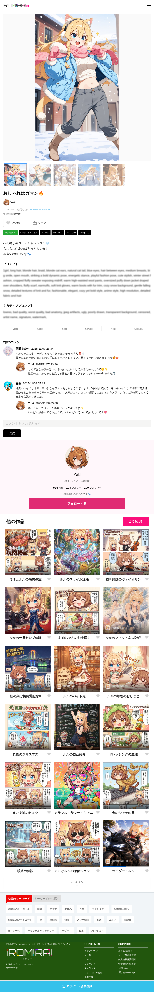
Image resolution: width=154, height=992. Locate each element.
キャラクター (91, 968)
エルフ (112, 919)
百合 (81, 908)
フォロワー (92, 487)
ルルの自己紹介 (74, 754)
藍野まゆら (23, 348)
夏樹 (18, 383)
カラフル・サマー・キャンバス (74, 812)
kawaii (127, 919)
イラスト (88, 955)
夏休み (68, 908)
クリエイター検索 (93, 972)
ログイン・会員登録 (79, 986)
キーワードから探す (47, 898)
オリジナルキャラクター (41, 930)
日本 (81, 930)
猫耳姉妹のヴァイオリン (123, 579)
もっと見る (77, 882)
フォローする (77, 503)
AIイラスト (97, 930)
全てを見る (136, 521)
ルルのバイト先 (74, 696)
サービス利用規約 (127, 955)
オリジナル (14, 930)
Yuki (13, 202)
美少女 (53, 908)
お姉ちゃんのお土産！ (74, 637)
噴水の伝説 (25, 871)
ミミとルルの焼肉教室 (25, 579)
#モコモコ (57, 232)
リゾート (66, 930)
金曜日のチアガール (19, 908)
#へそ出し (84, 232)
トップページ (91, 950)
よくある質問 (125, 950)
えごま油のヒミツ (25, 812)
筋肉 (99, 919)
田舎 (39, 908)
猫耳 (67, 919)
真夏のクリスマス (25, 754)
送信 (12, 433)
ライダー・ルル (123, 871)
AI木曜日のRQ (121, 908)
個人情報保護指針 (127, 959)
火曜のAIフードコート (20, 919)
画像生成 (88, 977)
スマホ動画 (83, 919)
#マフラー (71, 232)
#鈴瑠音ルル (10, 232)
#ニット (45, 232)
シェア (42, 222)
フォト (87, 959)
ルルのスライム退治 (74, 579)
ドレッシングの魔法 (123, 754)
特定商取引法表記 (127, 964)
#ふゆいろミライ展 (28, 232)
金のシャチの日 (123, 812)
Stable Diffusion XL (40, 209)
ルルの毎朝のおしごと (123, 696)
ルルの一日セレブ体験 (25, 637)
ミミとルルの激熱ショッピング (74, 871)
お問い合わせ (125, 968)
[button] (15, 174)
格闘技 (53, 919)
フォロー (73, 487)
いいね (17, 222)
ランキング (89, 964)
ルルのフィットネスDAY (123, 637)
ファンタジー (99, 908)
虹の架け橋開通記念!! (25, 696)
